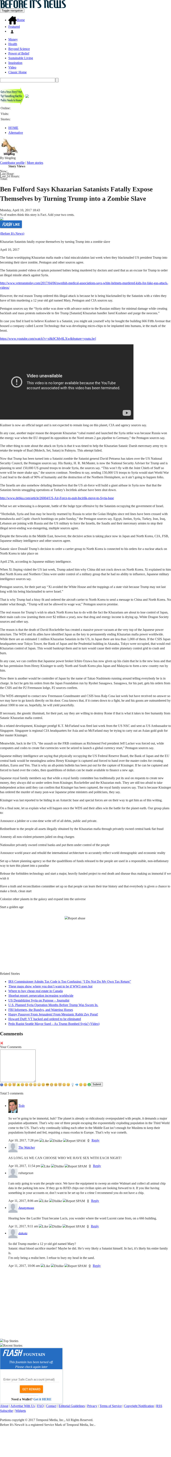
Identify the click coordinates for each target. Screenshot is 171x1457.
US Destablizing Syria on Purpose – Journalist (38, 1000)
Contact (51, 1406)
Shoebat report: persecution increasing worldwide (40, 995)
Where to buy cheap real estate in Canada (35, 991)
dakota (22, 1233)
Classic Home (17, 72)
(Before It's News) (12, 233)
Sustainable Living (20, 58)
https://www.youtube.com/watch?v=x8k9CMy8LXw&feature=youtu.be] (48, 338)
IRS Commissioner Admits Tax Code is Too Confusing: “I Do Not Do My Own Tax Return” (69, 981)
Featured (14, 26)
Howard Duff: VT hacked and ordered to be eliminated (44, 1019)
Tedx (21, 1105)
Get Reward (31, 1389)
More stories (35, 162)
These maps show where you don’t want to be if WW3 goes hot (50, 986)
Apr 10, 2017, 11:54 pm (24, 1166)
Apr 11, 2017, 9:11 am (23, 1226)
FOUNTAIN (34, 1354)
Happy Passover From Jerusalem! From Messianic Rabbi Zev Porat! (53, 1014)
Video (12, 67)
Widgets (20, 1410)
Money (13, 39)
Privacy (92, 1406)
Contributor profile (12, 162)
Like (16, 225)
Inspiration (15, 63)
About (4, 1406)
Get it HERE (42, 1399)
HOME (13, 128)
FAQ (40, 1406)
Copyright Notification (139, 1406)
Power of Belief (18, 53)
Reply (95, 1140)
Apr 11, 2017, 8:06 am (23, 1201)
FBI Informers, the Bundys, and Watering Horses (40, 1010)
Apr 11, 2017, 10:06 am (24, 1265)
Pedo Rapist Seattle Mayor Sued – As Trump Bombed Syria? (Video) (53, 1024)
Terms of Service (110, 1406)
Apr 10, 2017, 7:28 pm (23, 1140)
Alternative (15, 132)
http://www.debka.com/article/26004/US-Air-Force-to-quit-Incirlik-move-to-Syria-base (57, 498)
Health (12, 44)
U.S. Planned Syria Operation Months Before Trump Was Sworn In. (53, 1005)
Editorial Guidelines (72, 1406)
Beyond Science (19, 49)
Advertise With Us (22, 1406)
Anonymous (26, 1207)
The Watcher (26, 1147)
